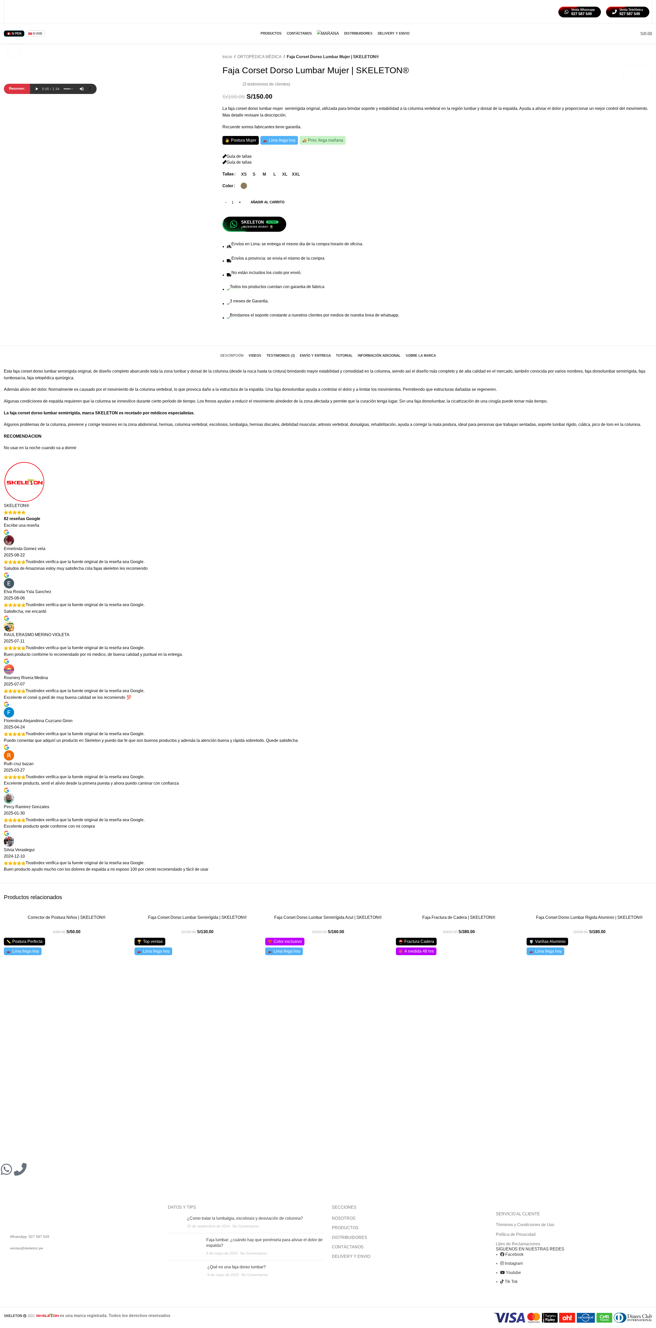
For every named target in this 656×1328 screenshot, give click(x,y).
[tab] (231, 353)
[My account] (625, 33)
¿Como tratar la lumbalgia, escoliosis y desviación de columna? (245, 1218)
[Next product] (649, 57)
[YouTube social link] (23, 12)
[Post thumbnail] (175, 1222)
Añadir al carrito (267, 202)
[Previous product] (637, 57)
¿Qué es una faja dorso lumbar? (236, 1267)
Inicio (227, 57)
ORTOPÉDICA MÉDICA (259, 57)
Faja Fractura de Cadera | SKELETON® (458, 917)
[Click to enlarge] (14, 50)
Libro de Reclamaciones (518, 1244)
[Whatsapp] (6, 1169)
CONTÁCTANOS (348, 1247)
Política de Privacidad (516, 1234)
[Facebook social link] (10, 12)
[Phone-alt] (20, 1169)
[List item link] (82, 1236)
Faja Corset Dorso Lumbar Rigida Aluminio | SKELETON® (589, 917)
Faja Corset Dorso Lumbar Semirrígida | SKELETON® (197, 917)
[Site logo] (328, 33)
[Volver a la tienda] (643, 57)
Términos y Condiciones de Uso (525, 1224)
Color (227, 186)
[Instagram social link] (16, 12)
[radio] (244, 174)
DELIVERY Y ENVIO (351, 1256)
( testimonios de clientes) (266, 84)
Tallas (228, 174)
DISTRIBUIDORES (349, 1237)
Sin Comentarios (245, 1226)
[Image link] (37, 1217)
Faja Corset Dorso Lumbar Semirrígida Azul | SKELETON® (328, 917)
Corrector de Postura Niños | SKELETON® (67, 917)
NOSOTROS (343, 1218)
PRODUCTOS (345, 1228)
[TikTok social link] (29, 12)
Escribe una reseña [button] (21, 525)
